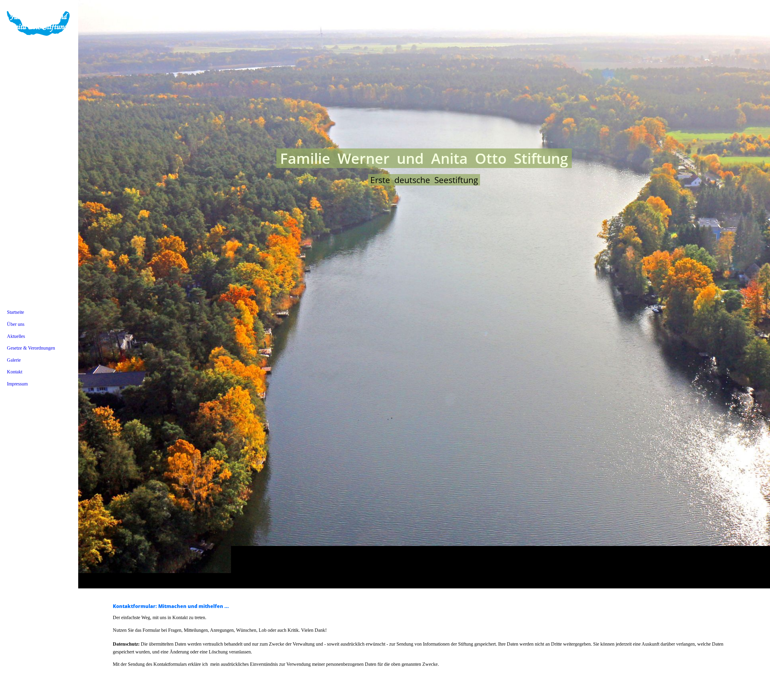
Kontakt (14, 371)
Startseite (15, 312)
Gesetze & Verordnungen (31, 348)
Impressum (17, 383)
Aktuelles (16, 336)
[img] (424, 294)
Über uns (15, 324)
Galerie (14, 360)
